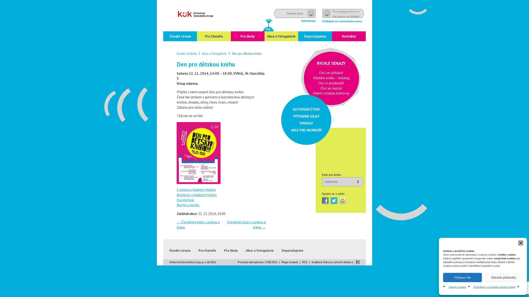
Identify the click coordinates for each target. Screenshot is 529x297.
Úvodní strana (180, 36)
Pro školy (248, 36)
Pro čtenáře (214, 36)
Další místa (331, 182)
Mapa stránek (289, 262)
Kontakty (349, 36)
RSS (304, 262)
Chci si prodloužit (331, 83)
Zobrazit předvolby (503, 277)
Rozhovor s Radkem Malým (197, 195)
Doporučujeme (315, 36)
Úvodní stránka (187, 53)
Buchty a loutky (188, 205)
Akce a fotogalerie (281, 36)
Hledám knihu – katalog (331, 78)
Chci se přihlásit (331, 73)
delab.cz (348, 262)
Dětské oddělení (195, 14)
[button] (521, 243)
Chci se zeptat (331, 88)
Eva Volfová (185, 200)
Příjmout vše (462, 277)
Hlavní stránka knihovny (331, 93)
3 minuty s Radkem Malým (196, 189)
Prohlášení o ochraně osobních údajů (494, 287)
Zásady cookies (457, 287)
